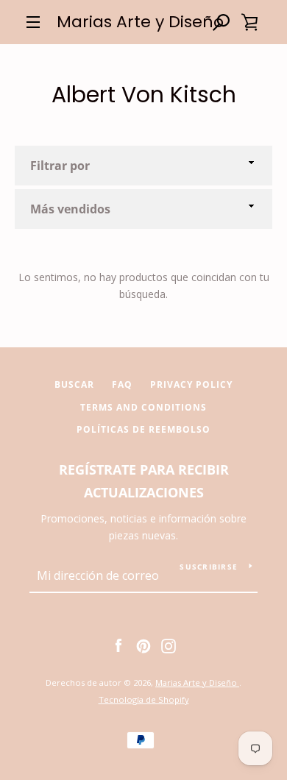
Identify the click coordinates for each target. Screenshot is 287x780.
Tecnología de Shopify (144, 699)
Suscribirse (209, 566)
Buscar (74, 384)
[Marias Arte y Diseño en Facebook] (118, 645)
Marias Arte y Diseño (140, 22)
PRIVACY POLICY (191, 384)
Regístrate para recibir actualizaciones (144, 481)
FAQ (122, 384)
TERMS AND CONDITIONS (143, 407)
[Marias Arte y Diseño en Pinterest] (143, 645)
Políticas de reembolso (143, 429)
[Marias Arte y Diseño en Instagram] (168, 645)
